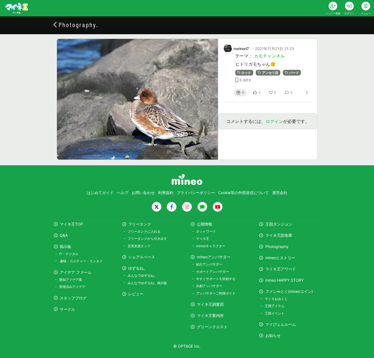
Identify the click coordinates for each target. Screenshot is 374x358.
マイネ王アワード (280, 269)
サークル (67, 309)
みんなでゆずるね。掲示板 (147, 283)
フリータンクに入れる (144, 231)
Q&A (64, 235)
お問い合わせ (143, 192)
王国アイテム (274, 306)
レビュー (135, 293)
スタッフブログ (73, 298)
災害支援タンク (139, 246)
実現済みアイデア (72, 287)
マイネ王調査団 (210, 304)
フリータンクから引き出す (147, 238)
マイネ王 (202, 238)
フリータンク (139, 224)
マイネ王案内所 (210, 315)
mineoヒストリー (280, 257)
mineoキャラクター (210, 246)
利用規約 (165, 192)
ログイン (274, 121)
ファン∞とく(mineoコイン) (289, 291)
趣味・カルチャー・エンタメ (81, 261)
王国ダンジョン (278, 224)
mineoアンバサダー (214, 257)
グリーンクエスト (212, 326)
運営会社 (279, 192)
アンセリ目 (270, 73)
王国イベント (274, 313)
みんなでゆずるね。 (142, 275)
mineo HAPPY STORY (284, 280)
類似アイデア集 (70, 280)
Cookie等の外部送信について (243, 192)
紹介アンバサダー (209, 264)
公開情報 (204, 224)
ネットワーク (206, 231)
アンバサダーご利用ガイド (215, 293)
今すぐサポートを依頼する (215, 279)
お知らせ (273, 335)
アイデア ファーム (75, 272)
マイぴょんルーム (280, 324)
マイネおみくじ (276, 299)
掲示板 (65, 246)
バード (294, 73)
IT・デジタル (69, 254)
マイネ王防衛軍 (278, 235)
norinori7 (241, 48)
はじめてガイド (100, 192)
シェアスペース (141, 257)
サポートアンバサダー (212, 272)
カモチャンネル (269, 56)
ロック (246, 73)
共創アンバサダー (209, 286)
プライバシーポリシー (196, 192)
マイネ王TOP (71, 224)
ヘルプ (122, 192)
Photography (277, 246)
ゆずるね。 (137, 268)
